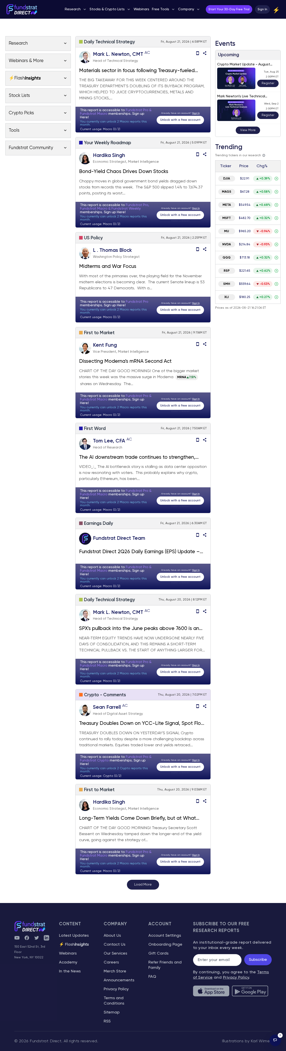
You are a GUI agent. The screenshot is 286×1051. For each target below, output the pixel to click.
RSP (227, 270)
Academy (68, 962)
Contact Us (114, 945)
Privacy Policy (116, 989)
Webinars (68, 953)
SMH (226, 284)
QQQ (227, 257)
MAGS (226, 191)
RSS (107, 1021)
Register (268, 83)
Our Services (115, 953)
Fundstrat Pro (137, 302)
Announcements (119, 980)
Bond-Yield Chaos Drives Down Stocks (123, 171)
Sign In (262, 9)
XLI (226, 297)
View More (248, 130)
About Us (112, 936)
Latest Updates (74, 936)
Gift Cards (158, 953)
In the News (70, 971)
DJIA (226, 178)
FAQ (152, 977)
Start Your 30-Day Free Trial (229, 9)
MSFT (226, 218)
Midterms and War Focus (108, 266)
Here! (84, 117)
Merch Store (115, 971)
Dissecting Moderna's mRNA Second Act (125, 361)
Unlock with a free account (180, 119)
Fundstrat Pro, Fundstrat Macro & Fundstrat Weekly (114, 207)
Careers (111, 962)
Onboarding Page (165, 945)
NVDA (226, 244)
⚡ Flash (74, 945)
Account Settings (164, 936)
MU (226, 231)
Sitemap (112, 1012)
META (227, 204)
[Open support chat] (275, 1040)
